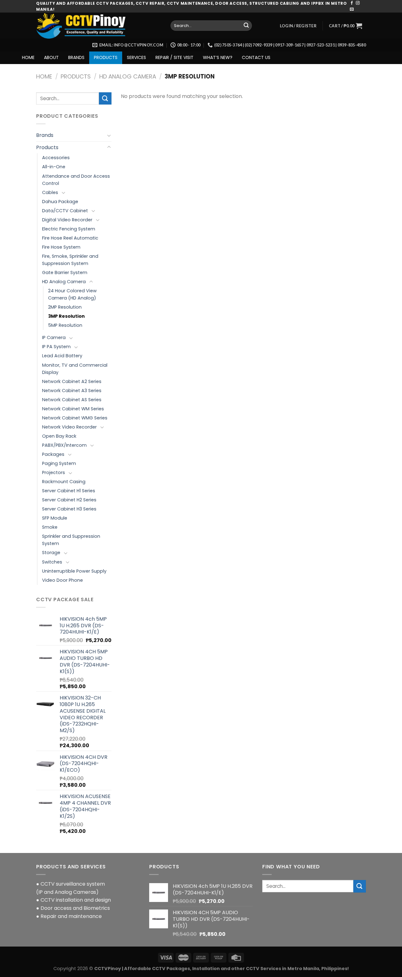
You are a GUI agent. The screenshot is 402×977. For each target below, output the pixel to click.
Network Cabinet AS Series (71, 400)
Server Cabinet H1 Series (68, 491)
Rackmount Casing (63, 481)
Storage (51, 552)
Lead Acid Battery (62, 356)
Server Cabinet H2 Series (69, 500)
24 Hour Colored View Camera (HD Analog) (72, 294)
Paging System (59, 463)
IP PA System (56, 346)
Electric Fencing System (68, 229)
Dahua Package (60, 201)
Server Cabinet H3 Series (69, 509)
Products (76, 76)
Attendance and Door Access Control (76, 179)
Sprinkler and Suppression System (71, 540)
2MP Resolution (65, 307)
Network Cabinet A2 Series (71, 381)
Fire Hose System (61, 247)
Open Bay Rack (59, 436)
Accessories (56, 157)
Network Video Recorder (69, 427)
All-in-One (53, 167)
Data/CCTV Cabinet (65, 211)
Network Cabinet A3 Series (71, 390)
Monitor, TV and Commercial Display (74, 368)
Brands (44, 135)
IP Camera (54, 337)
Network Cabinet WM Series (73, 409)
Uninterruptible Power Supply (74, 571)
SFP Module (54, 518)
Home (44, 76)
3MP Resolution (66, 316)
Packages (53, 454)
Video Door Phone (62, 580)
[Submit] (246, 25)
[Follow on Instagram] (358, 3)
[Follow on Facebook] (352, 3)
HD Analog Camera (127, 76)
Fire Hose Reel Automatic (70, 238)
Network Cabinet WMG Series (74, 418)
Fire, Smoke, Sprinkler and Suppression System (70, 260)
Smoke (49, 527)
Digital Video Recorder (67, 220)
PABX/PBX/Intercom (64, 445)
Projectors (53, 472)
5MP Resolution (65, 325)
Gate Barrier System (64, 272)
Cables (50, 192)
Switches (52, 562)
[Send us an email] (352, 9)
